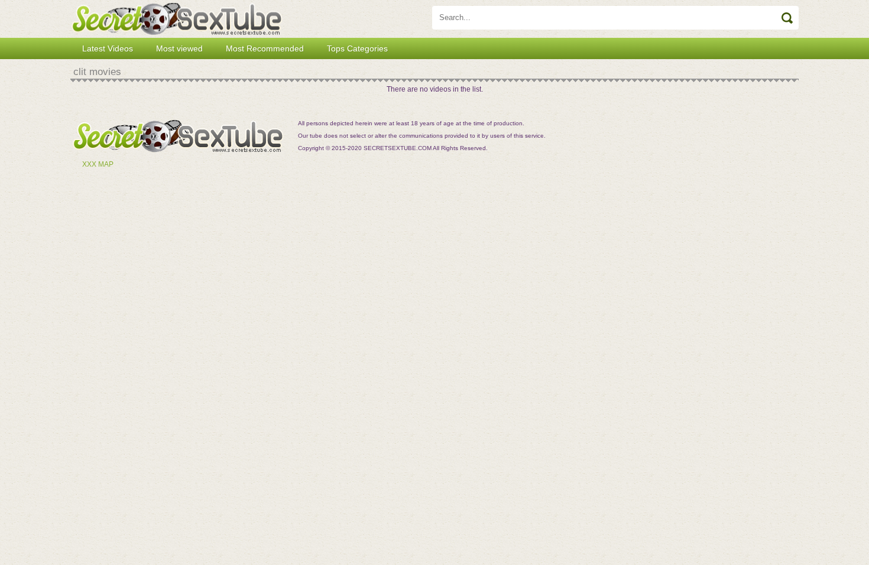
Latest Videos (107, 48)
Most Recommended (265, 48)
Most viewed (179, 48)
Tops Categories (357, 48)
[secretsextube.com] (176, 19)
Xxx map (98, 164)
